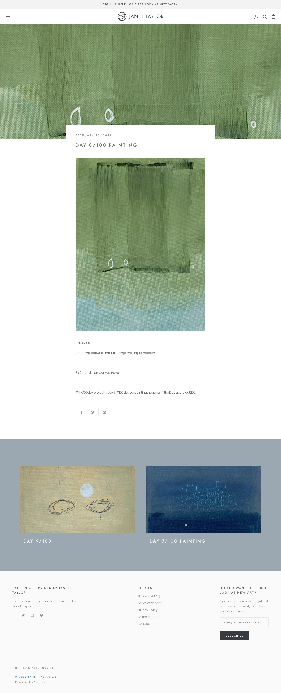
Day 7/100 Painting (178, 541)
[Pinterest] (41, 615)
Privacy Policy (147, 610)
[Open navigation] (8, 16)
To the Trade (147, 617)
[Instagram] (32, 615)
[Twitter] (23, 615)
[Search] (265, 17)
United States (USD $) (34, 668)
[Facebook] (13, 615)
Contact (143, 624)
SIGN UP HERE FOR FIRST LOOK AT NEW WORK (140, 4)
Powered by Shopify (30, 682)
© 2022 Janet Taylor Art (36, 677)
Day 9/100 (38, 541)
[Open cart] (273, 16)
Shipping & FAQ (148, 596)
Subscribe (234, 636)
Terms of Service (149, 603)
